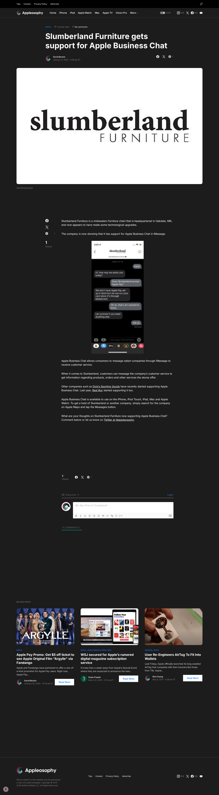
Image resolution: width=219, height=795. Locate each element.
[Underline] (85, 516)
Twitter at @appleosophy (119, 419)
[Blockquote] (103, 516)
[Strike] (89, 516)
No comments (81, 27)
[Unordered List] (98, 516)
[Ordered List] (94, 516)
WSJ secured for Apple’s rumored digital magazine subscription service (107, 659)
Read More (64, 682)
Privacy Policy (40, 4)
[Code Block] (107, 516)
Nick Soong (157, 676)
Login (170, 494)
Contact (27, 4)
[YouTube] (201, 12)
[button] (201, 4)
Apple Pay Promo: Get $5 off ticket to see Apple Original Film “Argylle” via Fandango (45, 659)
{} (116, 515)
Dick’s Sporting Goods (106, 386)
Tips (18, 4)
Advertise (54, 4)
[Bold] (76, 516)
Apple (48, 27)
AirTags (148, 650)
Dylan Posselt (94, 677)
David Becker (59, 57)
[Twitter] (187, 12)
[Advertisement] (109, 203)
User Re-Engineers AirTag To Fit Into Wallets (173, 657)
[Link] (112, 516)
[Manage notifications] (5, 789)
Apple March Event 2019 (99, 650)
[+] (120, 515)
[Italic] (80, 516)
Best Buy (97, 390)
